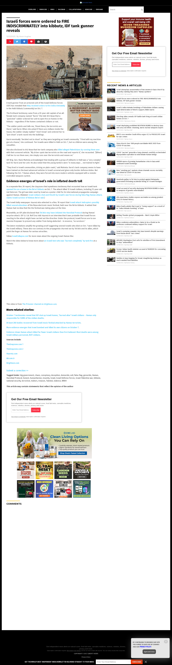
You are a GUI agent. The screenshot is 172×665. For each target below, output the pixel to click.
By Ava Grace (128, 139)
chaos (37, 375)
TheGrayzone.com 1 (14, 344)
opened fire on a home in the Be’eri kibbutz (25, 189)
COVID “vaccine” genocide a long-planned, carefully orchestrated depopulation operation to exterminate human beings (141, 153)
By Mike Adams (129, 193)
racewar (61, 9)
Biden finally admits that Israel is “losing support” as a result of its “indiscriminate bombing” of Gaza (140, 207)
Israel (52, 378)
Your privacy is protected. (18, 416)
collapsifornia (75, 9)
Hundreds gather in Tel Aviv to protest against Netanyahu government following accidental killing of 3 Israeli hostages (139, 180)
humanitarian (36, 378)
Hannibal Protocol (14, 378)
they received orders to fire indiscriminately (46, 106)
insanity (46, 378)
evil (71, 375)
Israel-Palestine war (84, 378)
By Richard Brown (130, 166)
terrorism (26, 381)
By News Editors (129, 218)
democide (43, 9)
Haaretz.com (11, 354)
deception (55, 375)
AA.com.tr (10, 358)
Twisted (49, 381)
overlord (32, 9)
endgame (99, 9)
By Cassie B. (128, 94)
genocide (88, 9)
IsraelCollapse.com (20, 236)
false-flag (78, 375)
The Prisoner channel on (39, 304)
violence (57, 381)
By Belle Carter (129, 112)
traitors (34, 381)
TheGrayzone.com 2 (14, 349)
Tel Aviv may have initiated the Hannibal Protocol (61, 213)
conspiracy (45, 375)
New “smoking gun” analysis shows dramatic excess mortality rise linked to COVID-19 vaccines (139, 171)
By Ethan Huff (128, 130)
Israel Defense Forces (65, 378)
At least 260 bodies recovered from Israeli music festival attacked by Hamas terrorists (43, 323)
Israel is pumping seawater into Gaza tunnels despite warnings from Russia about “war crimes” (140, 232)
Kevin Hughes (25, 36)
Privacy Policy (86, 657)
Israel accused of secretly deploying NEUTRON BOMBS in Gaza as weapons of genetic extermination (140, 189)
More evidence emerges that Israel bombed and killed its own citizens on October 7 (42, 327)
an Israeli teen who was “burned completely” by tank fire (68, 241)
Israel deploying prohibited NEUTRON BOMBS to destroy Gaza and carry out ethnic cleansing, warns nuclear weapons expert (139, 127)
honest (26, 378)
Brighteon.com (12, 363)
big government (27, 375)
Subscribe (136, 662)
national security (13, 381)
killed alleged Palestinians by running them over (79, 150)
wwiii (52, 9)
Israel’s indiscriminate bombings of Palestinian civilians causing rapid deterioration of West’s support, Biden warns (140, 109)
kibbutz (97, 378)
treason (41, 381)
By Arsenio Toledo (130, 121)
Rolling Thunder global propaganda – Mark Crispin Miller (137, 215)
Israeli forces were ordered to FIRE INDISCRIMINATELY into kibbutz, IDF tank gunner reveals (138, 100)
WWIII (64, 381)
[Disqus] (54, 536)
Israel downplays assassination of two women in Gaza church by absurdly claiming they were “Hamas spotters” (140, 91)
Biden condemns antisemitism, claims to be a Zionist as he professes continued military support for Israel (138, 223)
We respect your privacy (74, 650)
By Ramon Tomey (129, 263)
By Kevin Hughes (129, 103)
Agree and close (149, 652)
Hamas (95, 375)
